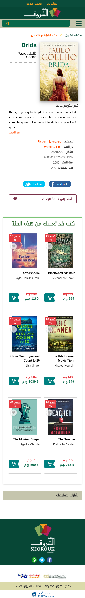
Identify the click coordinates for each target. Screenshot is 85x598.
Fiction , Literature (49, 141)
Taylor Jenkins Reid (27, 278)
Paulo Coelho (27, 55)
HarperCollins (52, 147)
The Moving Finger (26, 439)
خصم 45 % (51, 238)
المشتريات (52, 3)
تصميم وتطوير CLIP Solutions (46, 594)
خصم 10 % (15, 238)
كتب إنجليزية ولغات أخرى (43, 35)
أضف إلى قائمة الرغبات (57, 199)
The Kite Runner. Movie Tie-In (63, 358)
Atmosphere (31, 273)
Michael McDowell (63, 278)
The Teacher (66, 439)
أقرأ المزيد (14, 132)
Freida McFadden (64, 444)
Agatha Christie (30, 444)
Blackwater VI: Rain (61, 273)
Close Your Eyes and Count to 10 (25, 358)
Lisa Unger (33, 365)
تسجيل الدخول (33, 3)
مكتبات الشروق (73, 35)
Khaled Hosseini (65, 365)
